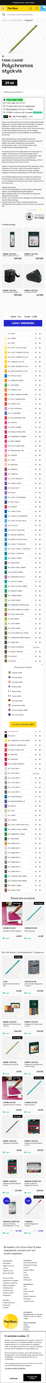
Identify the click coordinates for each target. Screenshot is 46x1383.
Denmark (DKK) (17, 682)
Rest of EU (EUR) (17, 715)
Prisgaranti (7, 1295)
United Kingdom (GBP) (20, 710)
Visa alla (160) (28, 1301)
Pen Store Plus (8, 1278)
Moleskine (27, 1299)
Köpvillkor (6, 1300)
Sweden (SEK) (17, 673)
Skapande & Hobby (30, 1265)
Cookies (6, 1307)
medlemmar (30, 106)
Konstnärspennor (16, 20)
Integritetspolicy (9, 1303)
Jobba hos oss (8, 1271)
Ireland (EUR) (16, 691)
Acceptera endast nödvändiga (15, 1368)
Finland (26, 1329)
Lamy (25, 1289)
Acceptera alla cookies (32, 1377)
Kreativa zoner (8, 1293)
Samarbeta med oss (10, 1283)
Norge (25, 1325)
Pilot (25, 1286)
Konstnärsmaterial (30, 1263)
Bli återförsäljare (9, 1285)
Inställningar (14, 1378)
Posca (25, 1294)
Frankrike (26, 1331)
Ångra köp (6, 1305)
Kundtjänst (7, 1263)
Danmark (26, 1327)
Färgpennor (29, 20)
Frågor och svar (8, 1266)
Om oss (5, 1268)
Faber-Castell (12, 60)
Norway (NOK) (17, 677)
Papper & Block (28, 1270)
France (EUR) (16, 696)
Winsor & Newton (29, 1296)
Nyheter (26, 1277)
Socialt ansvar (8, 1290)
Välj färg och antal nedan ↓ (13, 92)
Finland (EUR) (16, 687)
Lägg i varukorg (23, 323)
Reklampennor (8, 1288)
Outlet (25, 1275)
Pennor (4, 20)
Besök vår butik (8, 1273)
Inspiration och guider (11, 1280)
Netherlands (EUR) (18, 705)
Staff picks (27, 1280)
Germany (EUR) (17, 701)
